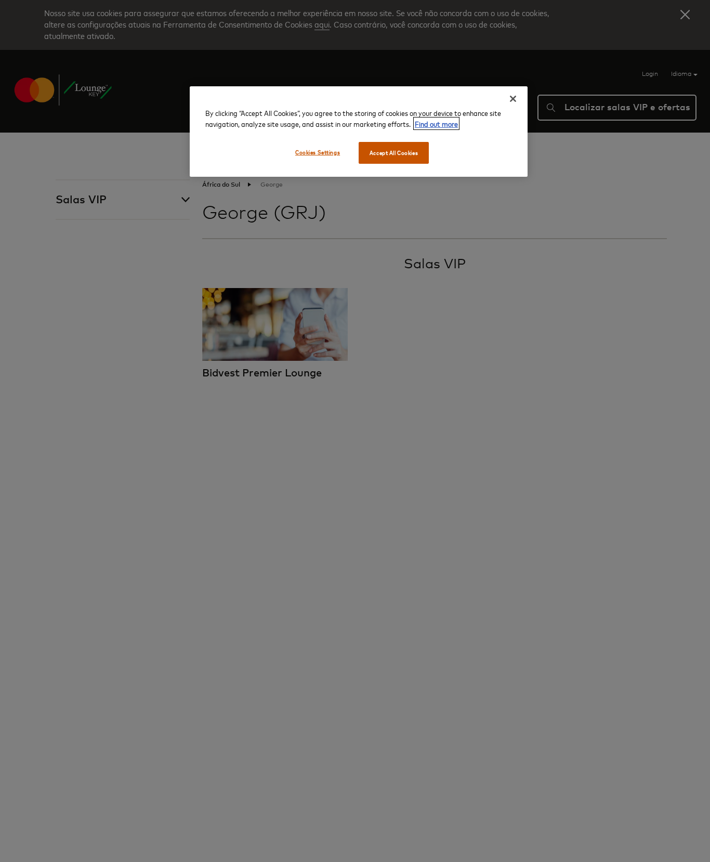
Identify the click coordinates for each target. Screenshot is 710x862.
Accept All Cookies (394, 152)
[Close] (513, 98)
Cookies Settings (317, 152)
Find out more (436, 123)
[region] (359, 131)
